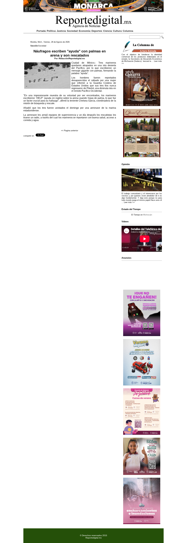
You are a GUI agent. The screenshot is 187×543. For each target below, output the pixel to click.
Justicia (61, 31)
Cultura (117, 31)
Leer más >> (129, 202)
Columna (128, 31)
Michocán (147, 215)
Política (51, 31)
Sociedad (72, 31)
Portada (41, 31)
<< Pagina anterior (69, 130)
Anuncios (126, 258)
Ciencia (107, 31)
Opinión (126, 164)
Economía (84, 31)
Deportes (96, 31)
